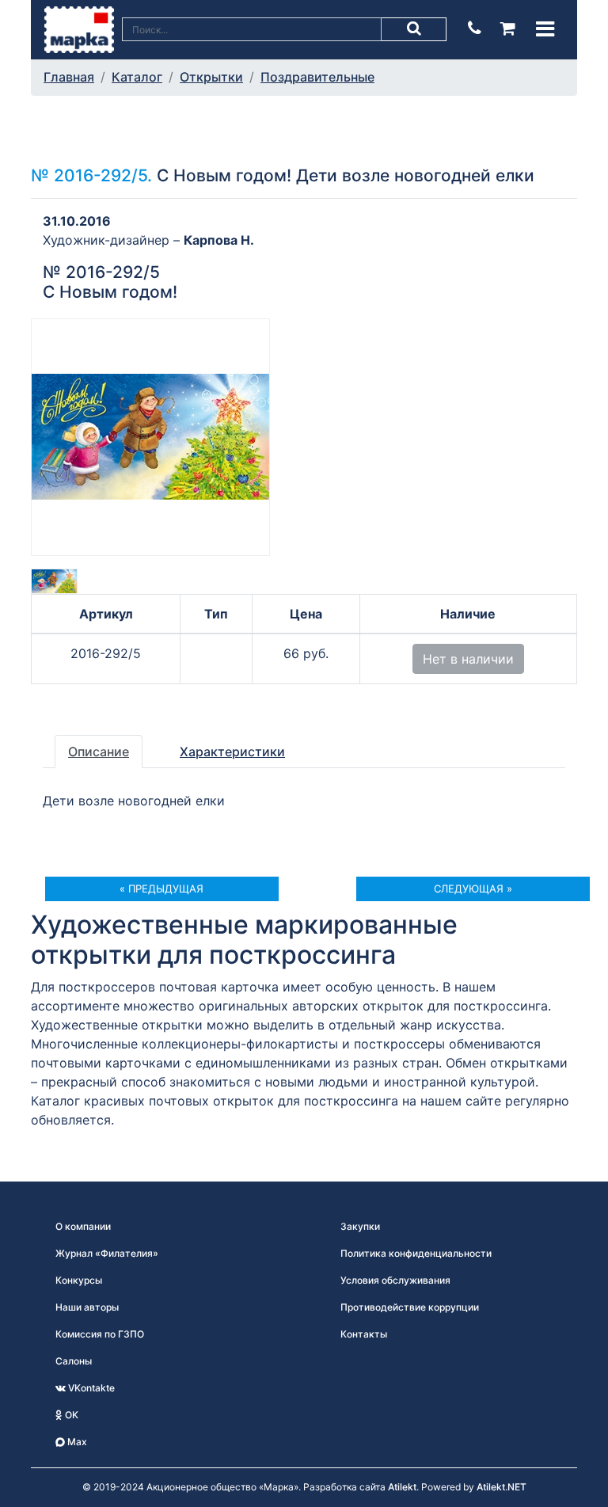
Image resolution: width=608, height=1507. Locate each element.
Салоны (73, 1361)
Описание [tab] (98, 751)
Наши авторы (87, 1307)
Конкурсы (78, 1280)
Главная (69, 77)
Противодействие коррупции (409, 1307)
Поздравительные (317, 77)
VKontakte (90, 1388)
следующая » (473, 888)
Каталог (137, 77)
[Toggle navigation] (545, 29)
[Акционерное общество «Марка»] (79, 28)
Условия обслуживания (395, 1280)
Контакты (363, 1334)
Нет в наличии (468, 659)
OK (70, 1415)
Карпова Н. (219, 240)
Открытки (211, 77)
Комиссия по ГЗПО (99, 1334)
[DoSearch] (414, 29)
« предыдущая (161, 888)
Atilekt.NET (501, 1487)
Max (76, 1442)
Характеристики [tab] (232, 751)
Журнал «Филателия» (106, 1253)
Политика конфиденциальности (416, 1253)
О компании (83, 1226)
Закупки (360, 1226)
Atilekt (402, 1487)
